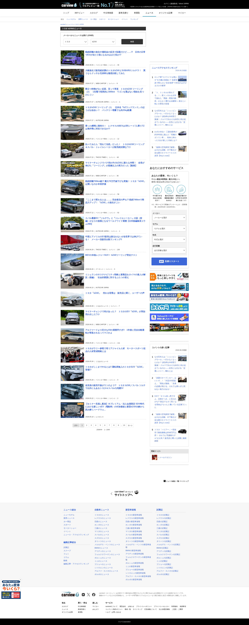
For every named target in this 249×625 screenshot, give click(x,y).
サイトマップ (137, 609)
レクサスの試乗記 (164, 518)
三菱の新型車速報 (133, 528)
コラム (66, 557)
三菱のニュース (101, 528)
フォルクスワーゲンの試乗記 (168, 554)
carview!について (111, 606)
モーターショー (70, 528)
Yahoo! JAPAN (183, 4)
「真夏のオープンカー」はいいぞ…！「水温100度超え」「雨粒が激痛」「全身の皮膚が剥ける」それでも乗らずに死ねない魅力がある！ (169, 383)
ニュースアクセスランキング (164, 68)
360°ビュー (79, 13)
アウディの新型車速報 (135, 554)
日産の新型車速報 (133, 521)
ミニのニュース (101, 561)
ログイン (167, 4)
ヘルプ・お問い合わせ (113, 612)
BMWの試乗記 (162, 548)
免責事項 (183, 606)
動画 (65, 560)
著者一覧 (128, 609)
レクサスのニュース (103, 518)
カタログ (94, 13)
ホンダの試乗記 (163, 525)
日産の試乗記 (162, 521)
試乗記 (66, 547)
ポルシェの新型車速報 (135, 563)
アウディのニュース (103, 551)
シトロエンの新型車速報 (136, 573)
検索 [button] (132, 42)
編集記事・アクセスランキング (76, 564)
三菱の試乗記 (162, 528)
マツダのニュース (102, 531)
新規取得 (174, 4)
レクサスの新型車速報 (135, 518)
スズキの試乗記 (163, 538)
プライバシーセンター (161, 606)
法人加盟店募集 (164, 609)
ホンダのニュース (102, 525)
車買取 (137, 13)
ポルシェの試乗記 (164, 558)
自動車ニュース (102, 510)
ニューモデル (69, 515)
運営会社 (123, 606)
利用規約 (174, 606)
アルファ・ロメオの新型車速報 (138, 576)
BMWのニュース (101, 548)
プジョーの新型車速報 (135, 570)
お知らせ (131, 606)
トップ (66, 13)
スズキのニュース (102, 538)
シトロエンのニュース (104, 568)
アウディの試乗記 (164, 551)
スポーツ (67, 525)
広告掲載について (150, 609)
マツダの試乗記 (163, 531)
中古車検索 (108, 13)
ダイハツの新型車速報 (135, 541)
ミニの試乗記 (162, 561)
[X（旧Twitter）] (88, 594)
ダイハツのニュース (103, 541)
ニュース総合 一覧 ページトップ (177, 481)
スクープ (67, 551)
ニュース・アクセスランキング (76, 535)
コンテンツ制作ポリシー (114, 609)
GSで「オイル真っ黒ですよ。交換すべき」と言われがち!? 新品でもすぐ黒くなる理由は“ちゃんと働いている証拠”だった (170, 401)
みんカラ (95, 609)
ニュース (149, 13)
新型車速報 (131, 510)
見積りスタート (172, 261)
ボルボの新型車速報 (134, 579)
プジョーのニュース (103, 564)
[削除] (20, 579)
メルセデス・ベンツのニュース (107, 544)
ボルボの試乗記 (163, 574)
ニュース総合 (70, 510)
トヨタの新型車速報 (134, 515)
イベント (67, 531)
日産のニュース (101, 521)
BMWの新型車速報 (133, 550)
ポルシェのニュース (103, 558)
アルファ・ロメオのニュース (106, 571)
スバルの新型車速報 (134, 535)
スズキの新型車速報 (134, 538)
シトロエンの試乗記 (165, 568)
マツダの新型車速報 (134, 531)
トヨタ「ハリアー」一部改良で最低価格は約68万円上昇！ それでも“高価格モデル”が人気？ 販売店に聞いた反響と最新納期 (170, 435)
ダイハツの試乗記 (164, 541)
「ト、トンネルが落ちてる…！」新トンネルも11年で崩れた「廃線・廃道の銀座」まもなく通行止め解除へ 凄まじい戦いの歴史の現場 (170, 98)
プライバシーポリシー (144, 606)
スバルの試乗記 (163, 535)
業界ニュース (69, 518)
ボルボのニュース (102, 574)
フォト (66, 554)
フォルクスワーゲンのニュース (107, 554)
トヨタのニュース (102, 515)
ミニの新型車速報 (133, 566)
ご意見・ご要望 (177, 609)
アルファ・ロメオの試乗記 (167, 571)
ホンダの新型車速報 (134, 525)
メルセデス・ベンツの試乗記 (168, 544)
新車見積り (123, 13)
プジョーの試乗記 (164, 564)
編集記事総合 (70, 542)
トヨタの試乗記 (163, 515)
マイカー (182, 13)
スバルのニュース (102, 535)
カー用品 (67, 521)
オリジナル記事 (165, 13)
